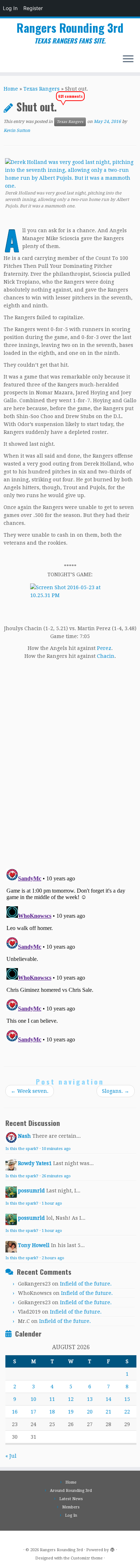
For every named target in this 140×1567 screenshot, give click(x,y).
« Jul (11, 1456)
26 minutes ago (56, 1176)
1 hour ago (52, 1203)
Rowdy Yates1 (35, 1163)
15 (127, 1399)
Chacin (106, 656)
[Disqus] (70, 762)
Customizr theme (87, 1558)
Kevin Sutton (17, 130)
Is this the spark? (21, 1148)
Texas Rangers (41, 89)
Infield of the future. (86, 1284)
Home (11, 89)
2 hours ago (53, 1258)
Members (71, 1507)
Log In (10, 8)
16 (15, 1412)
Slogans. (115, 1091)
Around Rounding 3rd (71, 1490)
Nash (24, 1136)
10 (33, 1399)
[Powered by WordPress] (112, 1548)
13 (90, 1399)
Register (33, 8)
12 (71, 1399)
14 (108, 1399)
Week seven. (29, 1091)
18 (52, 1412)
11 (52, 1399)
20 (90, 1412)
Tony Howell (34, 1245)
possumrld (31, 1190)
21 (108, 1412)
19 (71, 1412)
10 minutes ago (56, 1148)
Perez (104, 648)
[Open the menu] (128, 59)
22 (127, 1412)
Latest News (71, 1499)
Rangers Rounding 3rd (70, 27)
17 (33, 1412)
